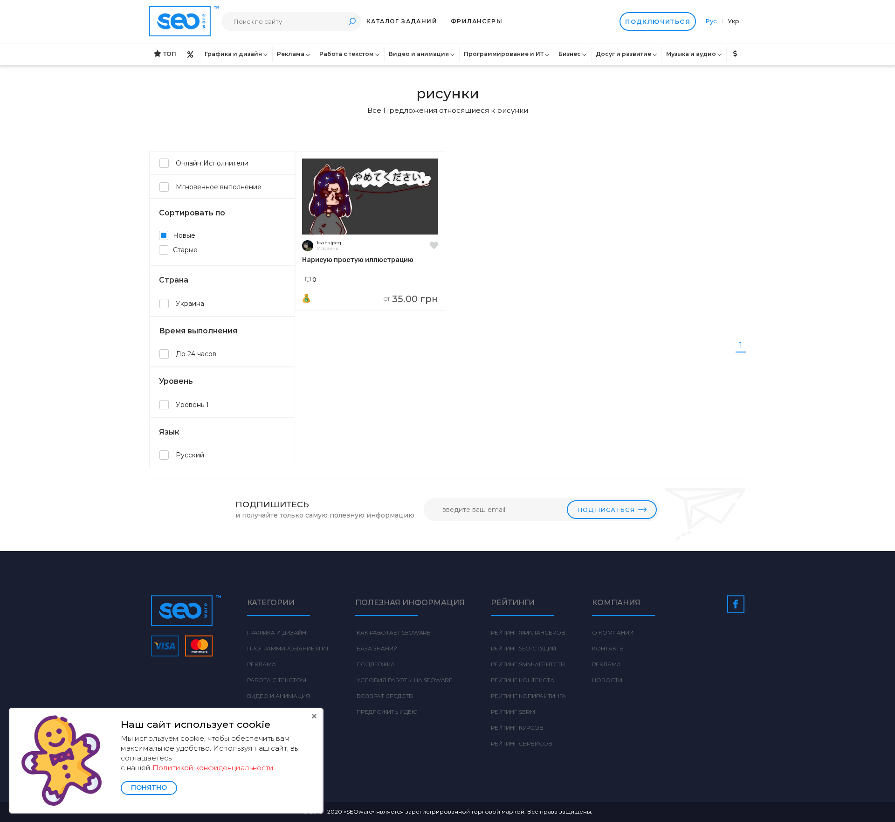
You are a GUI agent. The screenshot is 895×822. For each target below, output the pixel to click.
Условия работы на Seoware (404, 680)
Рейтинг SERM (513, 711)
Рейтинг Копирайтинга (528, 695)
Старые (185, 250)
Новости (607, 680)
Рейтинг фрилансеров (528, 632)
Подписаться (606, 509)
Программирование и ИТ (504, 53)
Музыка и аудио (691, 53)
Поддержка (375, 664)
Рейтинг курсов (517, 727)
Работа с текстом (346, 53)
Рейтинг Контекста (522, 680)
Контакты (608, 648)
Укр (733, 21)
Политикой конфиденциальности (213, 767)
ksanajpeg (329, 243)
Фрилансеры (477, 21)
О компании (612, 632)
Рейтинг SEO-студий (523, 648)
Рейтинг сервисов (521, 743)
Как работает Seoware (393, 632)
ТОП (169, 53)
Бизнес (569, 53)
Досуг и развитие (623, 53)
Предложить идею (386, 711)
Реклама (290, 53)
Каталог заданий (401, 21)
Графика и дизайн (233, 53)
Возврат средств (384, 695)
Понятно (149, 787)
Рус (712, 21)
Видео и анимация (419, 53)
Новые (184, 235)
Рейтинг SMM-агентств (528, 664)
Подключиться (657, 21)
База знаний (376, 648)
